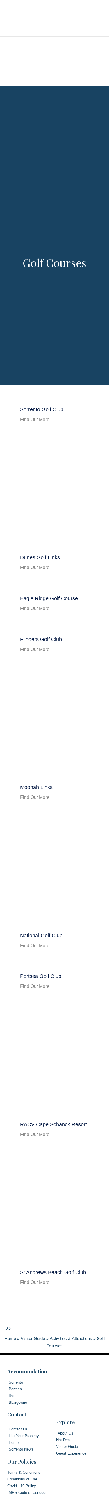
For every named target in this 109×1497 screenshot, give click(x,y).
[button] (92, 18)
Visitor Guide (33, 1338)
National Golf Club (41, 935)
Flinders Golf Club (41, 639)
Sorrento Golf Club (41, 409)
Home (10, 1338)
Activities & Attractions (71, 1338)
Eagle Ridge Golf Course (49, 598)
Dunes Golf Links (40, 557)
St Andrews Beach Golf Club (53, 1272)
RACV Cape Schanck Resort (53, 1124)
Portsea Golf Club (40, 976)
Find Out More (34, 419)
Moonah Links (36, 787)
